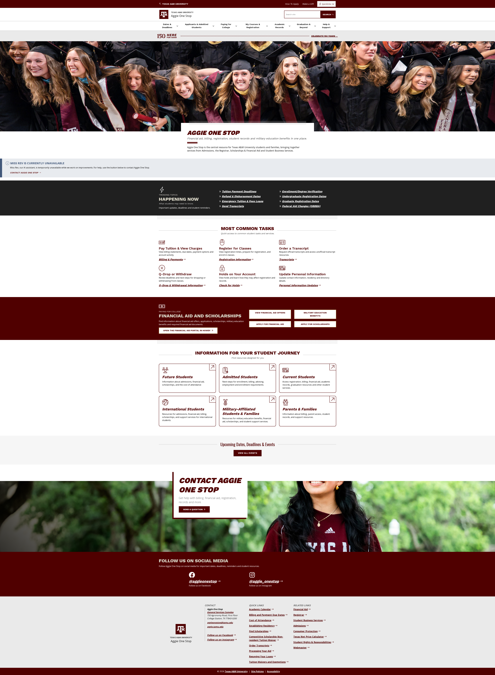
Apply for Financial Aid (270, 324)
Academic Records (279, 26)
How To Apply (292, 4)
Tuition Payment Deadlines (239, 191)
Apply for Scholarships (315, 324)
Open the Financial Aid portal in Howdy (187, 330)
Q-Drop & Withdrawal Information (181, 285)
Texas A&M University (175, 4)
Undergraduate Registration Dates (304, 196)
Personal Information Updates (298, 285)
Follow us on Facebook (220, 635)
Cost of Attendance (260, 620)
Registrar (298, 614)
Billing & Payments (171, 259)
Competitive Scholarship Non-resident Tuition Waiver (266, 638)
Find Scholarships (258, 631)
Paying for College (226, 26)
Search (327, 14)
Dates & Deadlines (167, 26)
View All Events (247, 453)
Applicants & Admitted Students (196, 26)
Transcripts (286, 259)
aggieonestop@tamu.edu (220, 622)
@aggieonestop (203, 581)
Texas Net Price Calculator (308, 636)
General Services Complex (220, 612)
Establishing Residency (262, 625)
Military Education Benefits (315, 314)
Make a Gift (308, 4)
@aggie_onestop (264, 581)
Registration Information (235, 259)
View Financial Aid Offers (270, 312)
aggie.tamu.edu (215, 626)
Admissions (299, 625)
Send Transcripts (233, 206)
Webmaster (300, 647)
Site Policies (257, 671)
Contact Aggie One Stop (24, 172)
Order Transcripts (259, 645)
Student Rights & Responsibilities (312, 642)
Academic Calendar (260, 609)
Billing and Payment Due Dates (267, 614)
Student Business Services (308, 620)
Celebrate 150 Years (323, 36)
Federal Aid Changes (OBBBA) (301, 206)
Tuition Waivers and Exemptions (267, 661)
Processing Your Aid (260, 650)
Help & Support (326, 26)
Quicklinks (326, 4)
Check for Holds (229, 285)
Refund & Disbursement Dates (241, 196)
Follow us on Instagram (220, 639)
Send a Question (193, 509)
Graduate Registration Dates (300, 201)
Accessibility (273, 671)
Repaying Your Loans (261, 656)
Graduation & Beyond (303, 26)
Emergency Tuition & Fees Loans (242, 201)
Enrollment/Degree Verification (302, 191)
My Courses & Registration (253, 26)
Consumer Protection (305, 631)
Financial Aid (300, 609)
